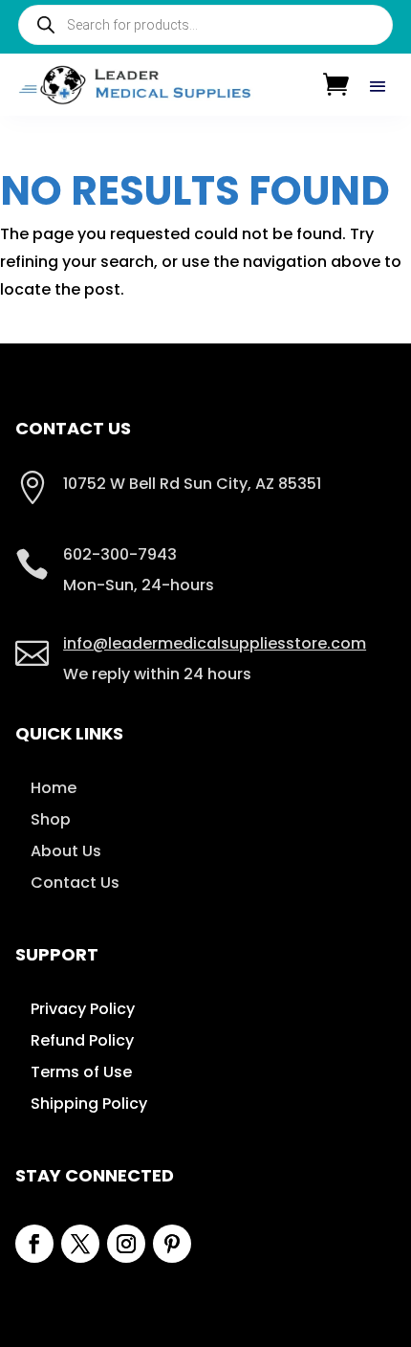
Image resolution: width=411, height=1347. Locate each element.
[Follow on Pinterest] (172, 1244)
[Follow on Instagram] (126, 1244)
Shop (51, 819)
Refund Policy (82, 1040)
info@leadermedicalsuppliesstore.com (214, 643)
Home (53, 788)
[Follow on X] (80, 1244)
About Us (66, 851)
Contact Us (75, 883)
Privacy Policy (83, 1009)
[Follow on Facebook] (34, 1244)
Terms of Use (81, 1072)
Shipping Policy (89, 1104)
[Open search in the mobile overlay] (205, 25)
